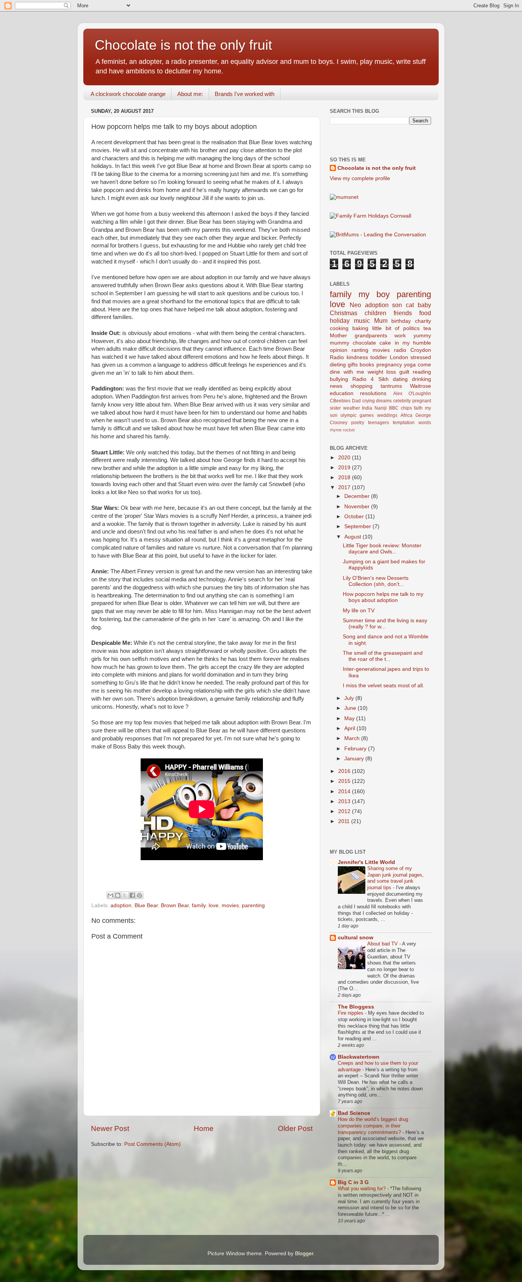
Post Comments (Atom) (152, 1144)
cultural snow (355, 937)
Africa (406, 415)
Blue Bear (146, 905)
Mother (338, 335)
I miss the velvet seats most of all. (383, 685)
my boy (374, 294)
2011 (344, 821)
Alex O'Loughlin (412, 393)
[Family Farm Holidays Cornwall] (370, 216)
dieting (338, 365)
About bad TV (383, 944)
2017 (345, 487)
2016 (345, 771)
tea (427, 328)
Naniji (380, 408)
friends (403, 312)
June (351, 708)
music (362, 320)
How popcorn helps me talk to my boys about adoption (383, 597)
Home (204, 1128)
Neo (355, 304)
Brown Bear (175, 905)
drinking (421, 379)
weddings (387, 415)
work (400, 335)
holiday (340, 320)
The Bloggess (356, 1007)
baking (360, 328)
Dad (356, 400)
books (367, 365)
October (354, 516)
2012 (345, 811)
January (354, 758)
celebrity (402, 400)
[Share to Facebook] (132, 895)
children (375, 312)
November (357, 506)
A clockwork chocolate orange (128, 94)
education (341, 393)
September (358, 526)
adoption (120, 905)
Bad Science (354, 1113)
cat (410, 304)
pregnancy (389, 365)
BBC (394, 408)
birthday (401, 321)
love (214, 905)
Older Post (295, 1128)
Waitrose (420, 386)
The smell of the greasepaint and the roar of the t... (383, 656)
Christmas (343, 312)
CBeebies (340, 400)
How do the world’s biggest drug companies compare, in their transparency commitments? (373, 1125)
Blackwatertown (358, 1057)
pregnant (421, 400)
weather (351, 408)
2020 (345, 457)
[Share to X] (125, 895)
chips (406, 408)
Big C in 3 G (353, 1182)
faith (418, 408)
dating (400, 379)
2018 (345, 477)
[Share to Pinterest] (139, 895)
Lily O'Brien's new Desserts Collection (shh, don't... (376, 581)
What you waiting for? (362, 1188)
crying (368, 400)
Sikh (383, 379)
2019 (345, 467)
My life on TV (358, 610)
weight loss (382, 372)
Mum (380, 320)
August (353, 537)
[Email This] (110, 895)
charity (423, 321)
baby (424, 304)
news (336, 386)
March (352, 738)
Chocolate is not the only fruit (183, 45)
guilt (404, 372)
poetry (357, 422)
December (357, 496)
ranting (360, 350)
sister (335, 408)
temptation (404, 422)
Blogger (304, 1253)
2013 (345, 801)
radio (400, 350)
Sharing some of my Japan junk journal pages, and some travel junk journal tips (395, 878)
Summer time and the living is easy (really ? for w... (385, 624)
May (350, 718)
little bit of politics (396, 328)
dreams (384, 400)
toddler (378, 357)
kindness (357, 357)
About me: (190, 94)
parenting (253, 905)
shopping (361, 386)
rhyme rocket (342, 430)
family (199, 905)
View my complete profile (360, 178)
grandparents (371, 335)
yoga (410, 365)
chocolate (364, 343)
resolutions (373, 393)
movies (230, 905)
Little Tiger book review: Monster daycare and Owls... (382, 549)
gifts (353, 365)
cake (385, 343)
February (356, 749)
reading (422, 372)
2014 (345, 791)
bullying (339, 379)
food (425, 312)
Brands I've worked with (244, 94)
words (424, 422)
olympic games (357, 415)
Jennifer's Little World (366, 862)
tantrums (391, 386)
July (349, 698)
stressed (420, 357)
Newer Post (110, 1128)
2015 (345, 781)
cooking (339, 328)
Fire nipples (351, 1013)
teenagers (378, 422)
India (367, 408)
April (350, 728)
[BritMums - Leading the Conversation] (378, 235)
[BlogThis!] (118, 895)
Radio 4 (363, 379)
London (399, 357)
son (397, 304)
